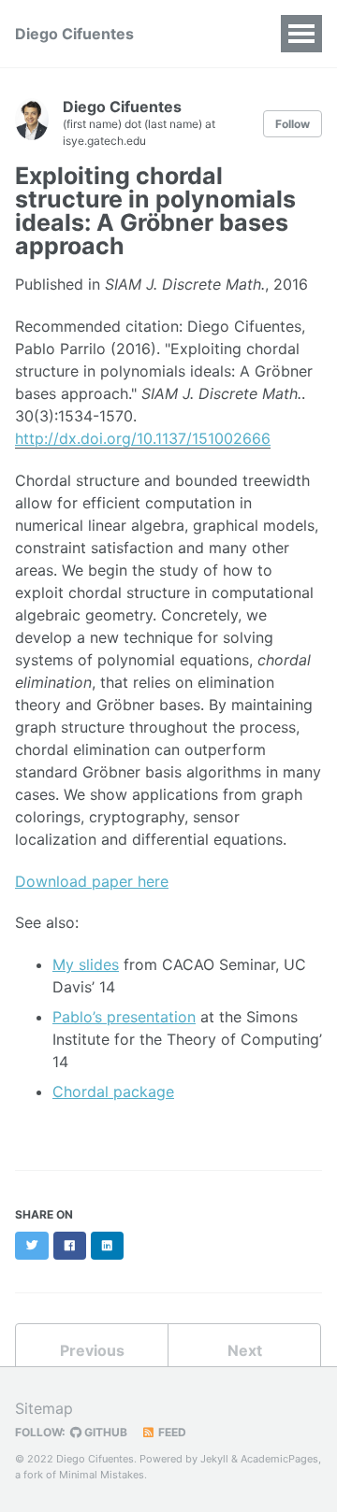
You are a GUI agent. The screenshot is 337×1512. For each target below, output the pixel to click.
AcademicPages (279, 1458)
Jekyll (214, 1458)
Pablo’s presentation (124, 1016)
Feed (170, 1432)
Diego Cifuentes (74, 33)
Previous (92, 1350)
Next (244, 1350)
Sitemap (44, 1408)
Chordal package (113, 1091)
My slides (85, 964)
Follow (292, 124)
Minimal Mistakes (101, 1474)
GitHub (104, 1432)
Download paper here (91, 881)
